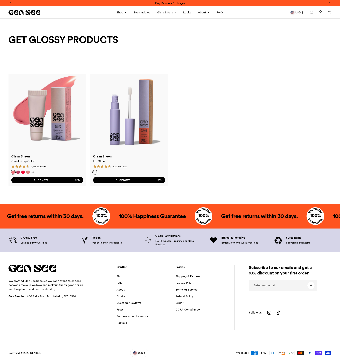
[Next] (329, 3)
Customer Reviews (129, 303)
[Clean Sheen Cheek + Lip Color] (47, 113)
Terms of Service (186, 289)
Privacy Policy (184, 283)
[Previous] (10, 3)
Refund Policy (184, 296)
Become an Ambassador (132, 316)
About (121, 289)
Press (120, 309)
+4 (32, 172)
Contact (122, 296)
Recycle (122, 322)
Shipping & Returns (187, 276)
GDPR (179, 303)
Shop (120, 276)
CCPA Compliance (187, 309)
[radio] (18, 172)
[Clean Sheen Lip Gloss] (129, 113)
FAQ (119, 283)
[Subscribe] (310, 285)
